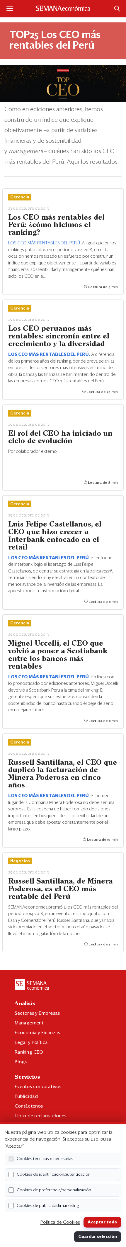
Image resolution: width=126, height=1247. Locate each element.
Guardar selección (97, 1237)
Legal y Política (31, 1042)
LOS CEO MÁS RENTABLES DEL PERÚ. (45, 243)
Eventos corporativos (38, 1086)
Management (29, 1023)
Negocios (20, 861)
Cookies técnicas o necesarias (45, 1159)
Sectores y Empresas (37, 1013)
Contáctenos (29, 1106)
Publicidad (26, 1096)
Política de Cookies (60, 1222)
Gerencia (19, 197)
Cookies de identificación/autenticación (54, 1174)
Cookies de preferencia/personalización (54, 1190)
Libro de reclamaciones (40, 1115)
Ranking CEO (29, 1052)
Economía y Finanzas (37, 1032)
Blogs (21, 1062)
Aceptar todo (102, 1222)
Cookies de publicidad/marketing (48, 1206)
